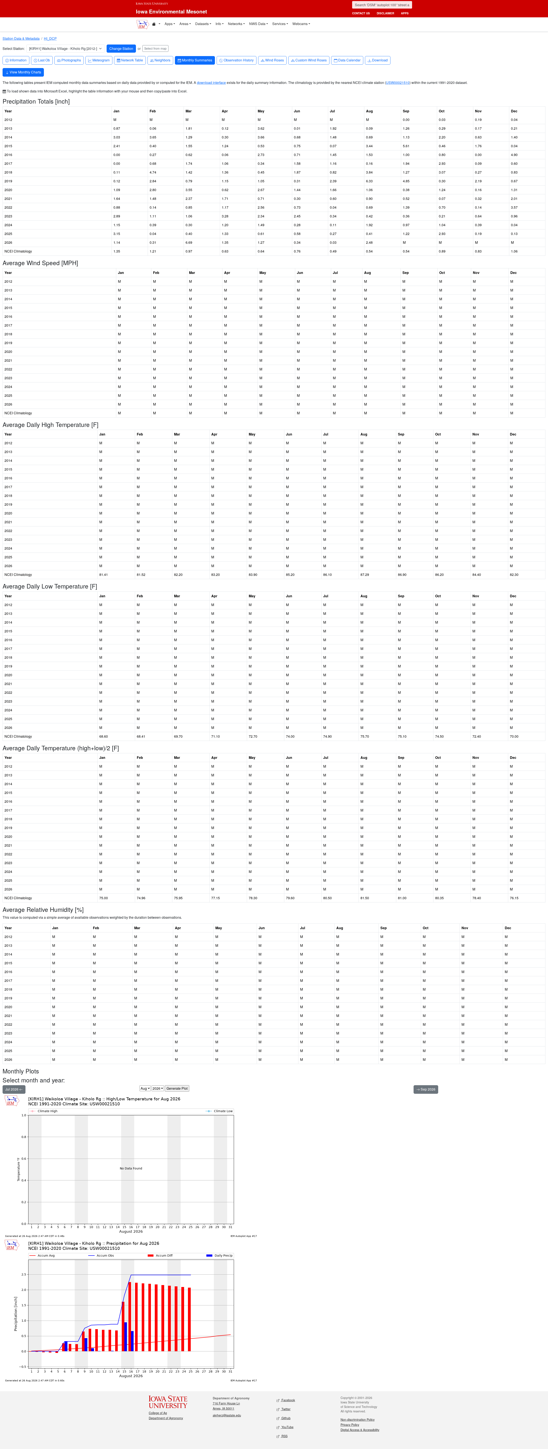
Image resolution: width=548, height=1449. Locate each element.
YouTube (287, 1427)
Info (218, 23)
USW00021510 (398, 82)
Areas (183, 23)
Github (285, 1418)
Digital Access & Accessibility (360, 1430)
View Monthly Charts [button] (25, 72)
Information (18, 59)
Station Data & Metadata (21, 38)
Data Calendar (349, 59)
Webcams (300, 23)
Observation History (238, 59)
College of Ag (158, 1413)
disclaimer (385, 13)
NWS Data (257, 23)
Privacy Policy (350, 1424)
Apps (169, 23)
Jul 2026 (12, 1089)
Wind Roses (274, 59)
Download (380, 59)
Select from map (155, 48)
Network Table (132, 59)
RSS (284, 1436)
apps (405, 13)
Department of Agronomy (166, 1418)
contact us (361, 13)
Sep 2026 (427, 1089)
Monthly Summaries (197, 59)
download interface (211, 82)
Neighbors (162, 59)
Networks (235, 23)
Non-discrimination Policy (358, 1419)
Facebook (288, 1400)
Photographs (71, 59)
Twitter (285, 1409)
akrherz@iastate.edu (227, 1415)
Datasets (202, 23)
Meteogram (101, 59)
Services (279, 23)
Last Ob (44, 59)
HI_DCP (50, 38)
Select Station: (14, 48)
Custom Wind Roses (311, 59)
